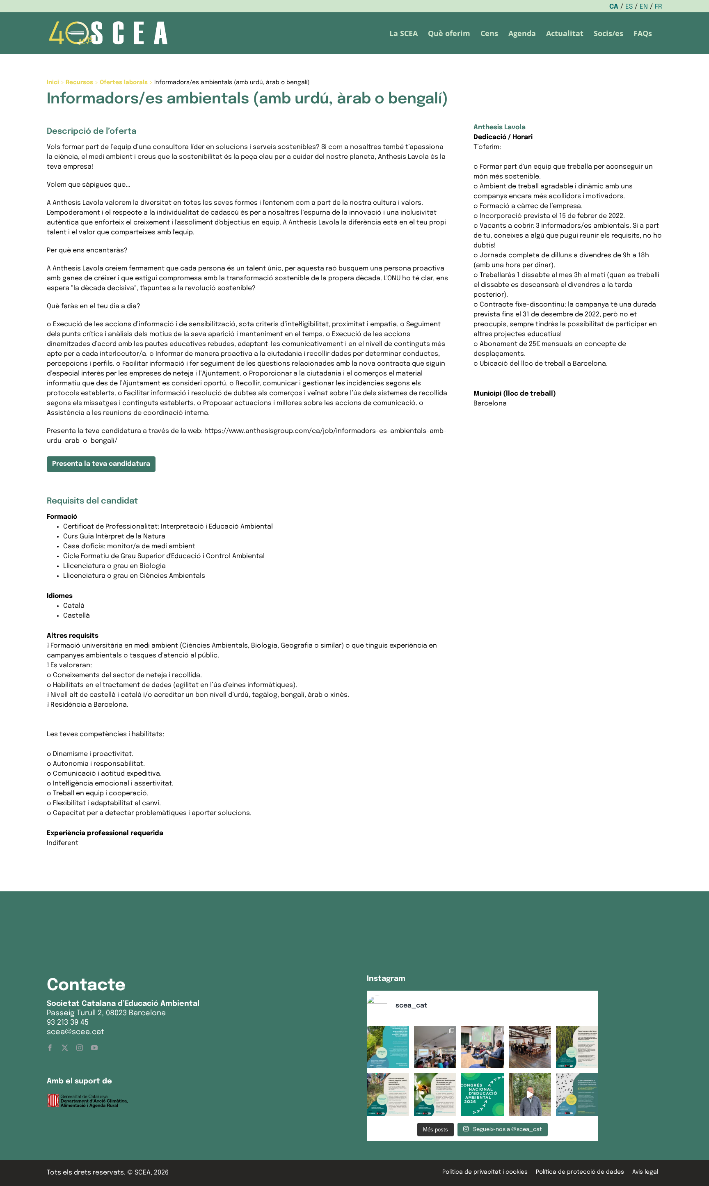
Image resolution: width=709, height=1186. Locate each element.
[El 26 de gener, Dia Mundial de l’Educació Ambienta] (482, 1094)
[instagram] (79, 1047)
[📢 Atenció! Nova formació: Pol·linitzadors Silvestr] (435, 1094)
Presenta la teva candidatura (101, 463)
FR (658, 6)
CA (613, 6)
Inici (53, 82)
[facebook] (50, 1047)
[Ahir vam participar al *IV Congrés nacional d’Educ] (482, 1047)
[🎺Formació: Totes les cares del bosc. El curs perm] (577, 1047)
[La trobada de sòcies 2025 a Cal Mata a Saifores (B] (530, 1047)
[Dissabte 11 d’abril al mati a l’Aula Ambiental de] (435, 1047)
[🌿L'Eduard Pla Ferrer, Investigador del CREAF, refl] (530, 1094)
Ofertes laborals (124, 82)
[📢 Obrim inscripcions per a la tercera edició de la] (388, 1047)
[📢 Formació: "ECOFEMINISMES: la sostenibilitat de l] (577, 1094)
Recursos (79, 82)
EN (644, 6)
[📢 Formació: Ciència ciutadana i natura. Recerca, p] (388, 1094)
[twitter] (65, 1047)
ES (629, 6)
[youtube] (94, 1047)
